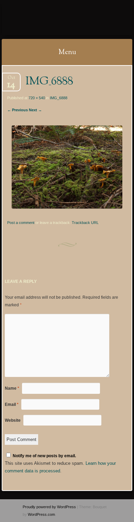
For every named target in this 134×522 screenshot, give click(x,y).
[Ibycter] (55, 19)
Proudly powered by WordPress (49, 507)
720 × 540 (37, 98)
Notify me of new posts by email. (44, 455)
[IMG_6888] (67, 206)
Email (12, 404)
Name (12, 388)
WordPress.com (41, 514)
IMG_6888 (58, 98)
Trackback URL (85, 223)
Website (13, 420)
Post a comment (20, 223)
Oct (11, 80)
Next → (35, 110)
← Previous (17, 110)
